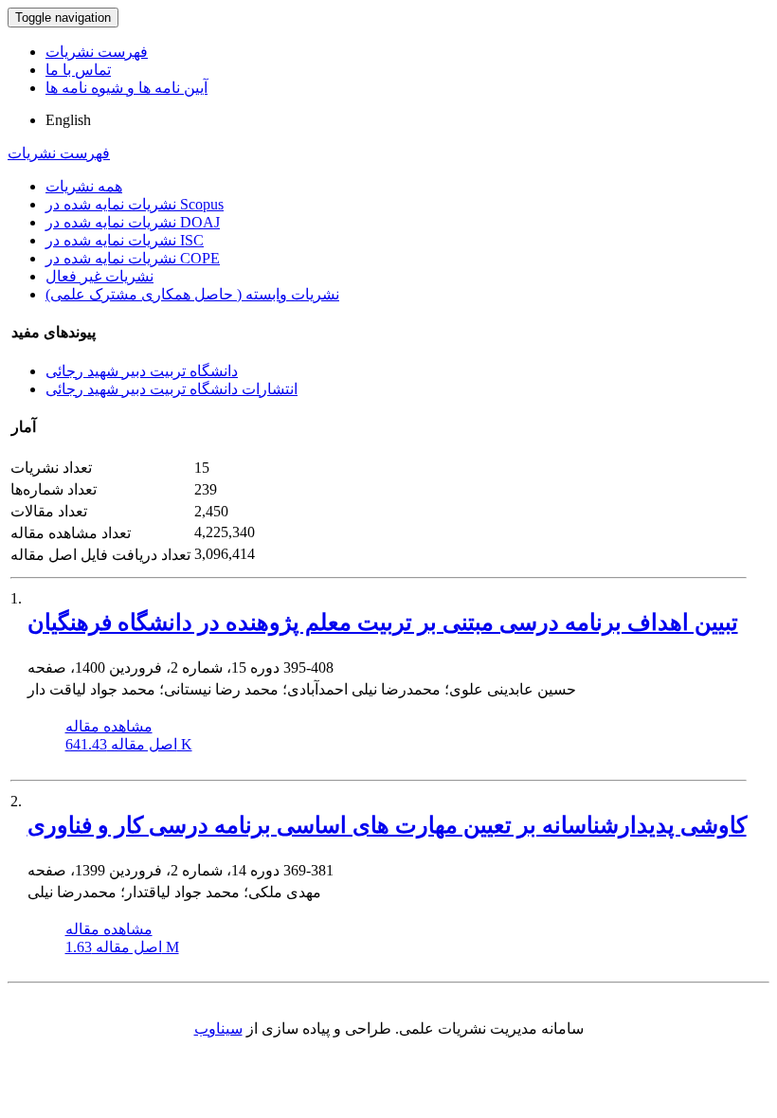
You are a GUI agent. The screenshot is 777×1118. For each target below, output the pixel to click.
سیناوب (218, 1028)
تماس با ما (78, 70)
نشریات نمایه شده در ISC (124, 240)
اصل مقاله (128, 744)
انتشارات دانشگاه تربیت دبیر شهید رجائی (171, 389)
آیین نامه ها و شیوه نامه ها (126, 88)
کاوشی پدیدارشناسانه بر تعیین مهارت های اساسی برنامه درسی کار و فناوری (387, 825)
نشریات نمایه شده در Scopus (134, 204)
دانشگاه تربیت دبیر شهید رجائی (141, 371)
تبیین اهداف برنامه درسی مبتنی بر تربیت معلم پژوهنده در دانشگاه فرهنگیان (382, 622)
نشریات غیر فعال (99, 276)
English (68, 120)
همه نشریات (83, 186)
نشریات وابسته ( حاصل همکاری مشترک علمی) (192, 294)
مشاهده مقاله (109, 726)
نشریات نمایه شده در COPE (132, 258)
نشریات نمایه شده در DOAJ (132, 222)
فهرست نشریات (96, 52)
